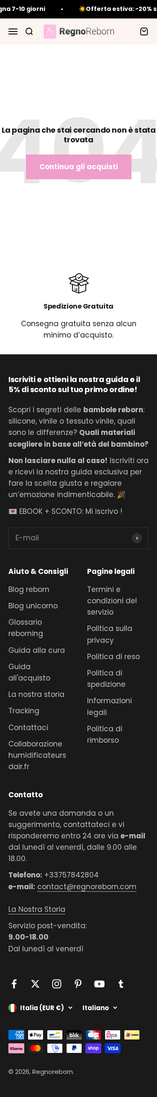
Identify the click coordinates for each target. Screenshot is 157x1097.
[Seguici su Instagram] (56, 984)
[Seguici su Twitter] (35, 984)
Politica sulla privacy (109, 634)
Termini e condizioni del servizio (112, 600)
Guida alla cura (36, 650)
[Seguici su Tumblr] (120, 984)
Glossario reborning (25, 628)
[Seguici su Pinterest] (78, 984)
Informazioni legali (109, 706)
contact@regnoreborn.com (86, 887)
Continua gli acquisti (78, 167)
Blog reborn (28, 589)
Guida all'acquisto (29, 672)
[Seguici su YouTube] (99, 984)
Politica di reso (113, 657)
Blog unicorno (33, 606)
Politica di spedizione (106, 678)
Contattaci (28, 728)
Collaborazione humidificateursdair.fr (37, 755)
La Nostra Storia (36, 909)
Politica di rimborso (104, 734)
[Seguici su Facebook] (14, 984)
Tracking (23, 711)
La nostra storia (36, 694)
